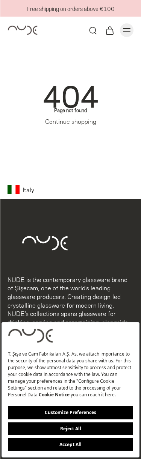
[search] (93, 30)
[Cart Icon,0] (109, 30)
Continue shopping (70, 121)
